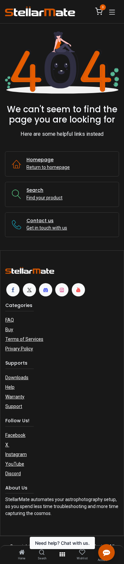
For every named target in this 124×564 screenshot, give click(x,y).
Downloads (16, 377)
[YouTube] (78, 289)
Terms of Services (24, 339)
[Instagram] (61, 289)
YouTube (14, 464)
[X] (29, 289)
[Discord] (45, 289)
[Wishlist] (82, 552)
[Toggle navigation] (112, 12)
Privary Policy (19, 348)
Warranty (14, 396)
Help (10, 387)
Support (13, 406)
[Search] (42, 552)
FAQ (9, 320)
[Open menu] (62, 554)
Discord (13, 473)
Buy (9, 329)
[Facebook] (13, 289)
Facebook (15, 435)
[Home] (22, 552)
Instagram (16, 454)
